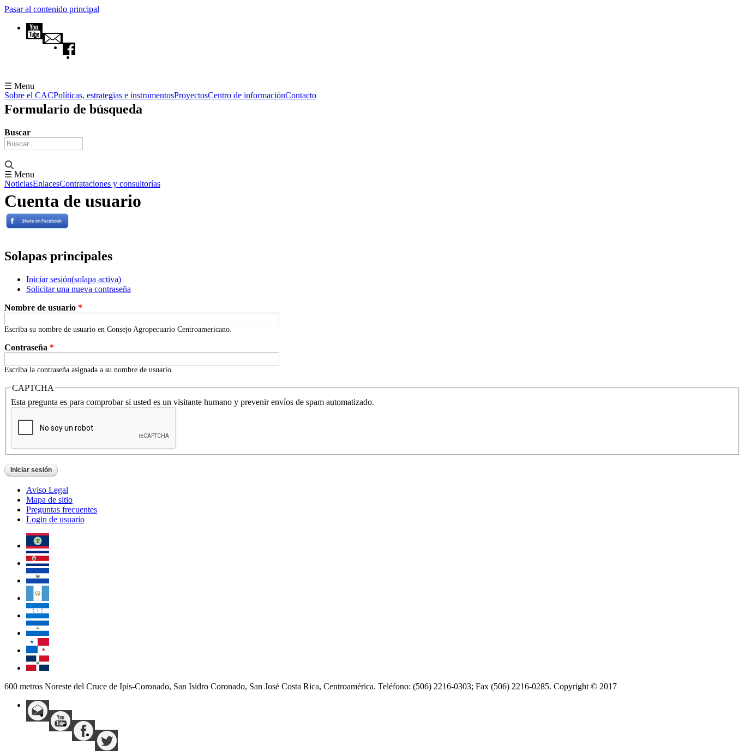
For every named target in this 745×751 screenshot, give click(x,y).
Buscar (17, 132)
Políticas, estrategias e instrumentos (113, 95)
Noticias (18, 184)
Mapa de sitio (49, 499)
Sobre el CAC (28, 95)
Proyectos (191, 95)
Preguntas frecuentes (61, 509)
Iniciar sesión (73, 279)
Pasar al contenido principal (51, 9)
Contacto (300, 95)
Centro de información (246, 95)
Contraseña (29, 347)
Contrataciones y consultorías (109, 184)
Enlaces (46, 184)
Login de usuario (55, 519)
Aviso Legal (47, 489)
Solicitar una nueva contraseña (78, 289)
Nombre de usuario (43, 307)
